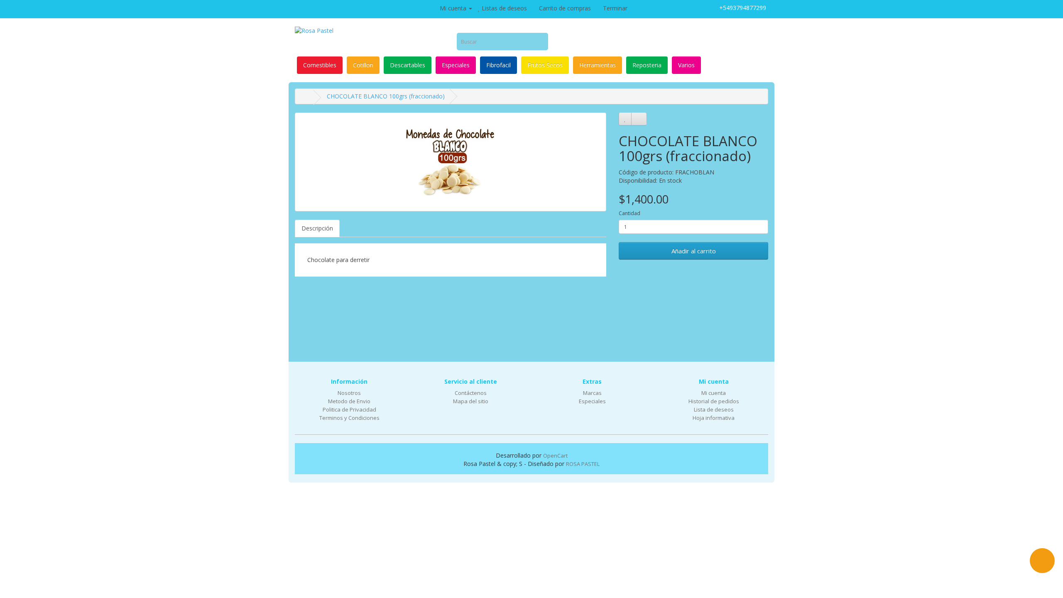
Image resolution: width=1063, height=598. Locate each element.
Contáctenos (471, 393)
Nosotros (349, 393)
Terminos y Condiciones (349, 418)
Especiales (456, 65)
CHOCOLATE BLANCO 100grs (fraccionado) (386, 96)
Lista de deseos (714, 409)
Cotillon (363, 65)
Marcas (592, 393)
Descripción (317, 228)
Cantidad (629, 213)
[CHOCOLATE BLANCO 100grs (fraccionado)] (450, 162)
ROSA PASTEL (583, 464)
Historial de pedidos (713, 401)
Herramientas (597, 65)
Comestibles (319, 65)
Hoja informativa (714, 418)
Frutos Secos (545, 65)
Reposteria (646, 65)
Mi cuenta (713, 393)
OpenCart (555, 455)
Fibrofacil (498, 65)
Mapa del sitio (470, 401)
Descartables (407, 65)
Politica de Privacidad (349, 409)
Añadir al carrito (693, 251)
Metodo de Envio (349, 401)
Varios (686, 65)
